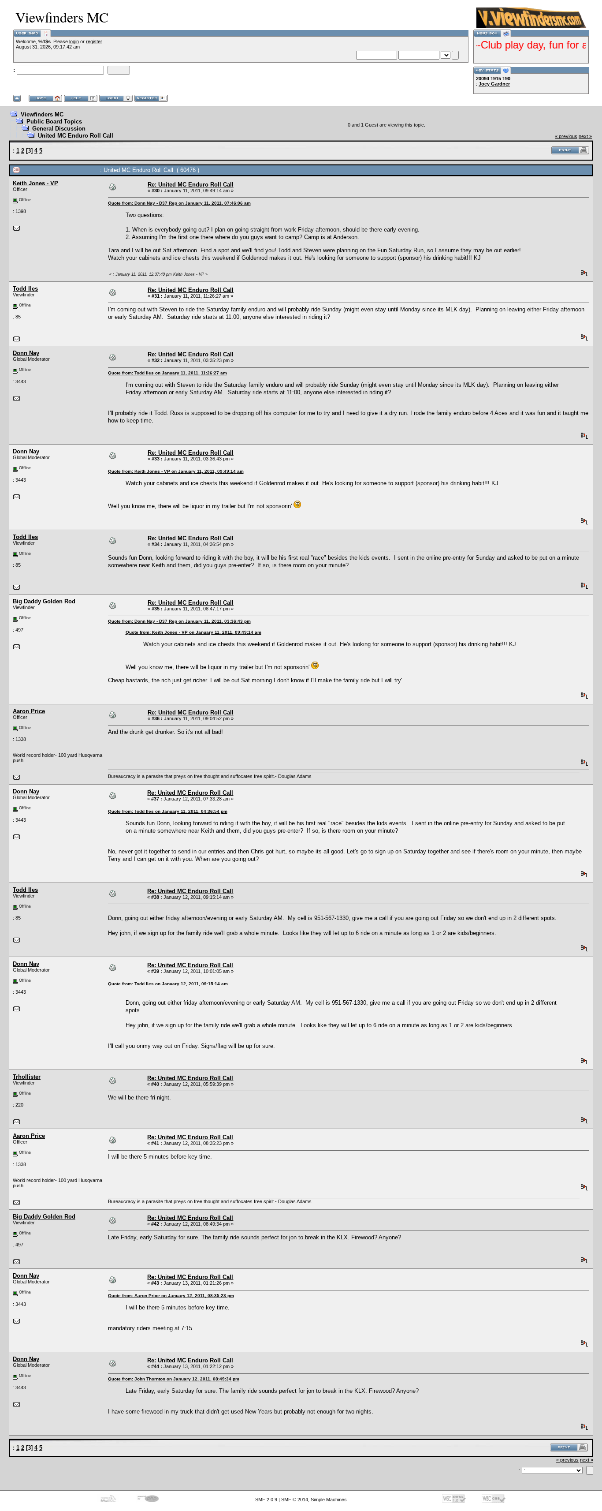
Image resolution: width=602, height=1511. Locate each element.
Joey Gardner (494, 83)
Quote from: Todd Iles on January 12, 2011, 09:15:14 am (168, 983)
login (74, 41)
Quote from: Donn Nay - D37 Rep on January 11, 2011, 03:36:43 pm (179, 621)
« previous (566, 136)
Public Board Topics (54, 121)
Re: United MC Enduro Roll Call (191, 184)
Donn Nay (26, 353)
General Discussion (58, 128)
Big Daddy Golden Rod (44, 601)
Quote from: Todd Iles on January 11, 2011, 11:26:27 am (167, 372)
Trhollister (27, 1076)
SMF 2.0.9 (266, 1499)
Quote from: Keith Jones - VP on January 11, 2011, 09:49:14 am (176, 471)
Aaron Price (29, 711)
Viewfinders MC (42, 114)
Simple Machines (329, 1499)
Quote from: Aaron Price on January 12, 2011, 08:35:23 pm (171, 1295)
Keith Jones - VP (35, 183)
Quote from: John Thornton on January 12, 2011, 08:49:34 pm (173, 1378)
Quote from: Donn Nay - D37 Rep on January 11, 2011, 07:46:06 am (179, 203)
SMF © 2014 (294, 1499)
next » (585, 136)
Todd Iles (25, 288)
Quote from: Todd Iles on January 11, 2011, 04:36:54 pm (167, 811)
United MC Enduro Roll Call (75, 135)
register (94, 41)
